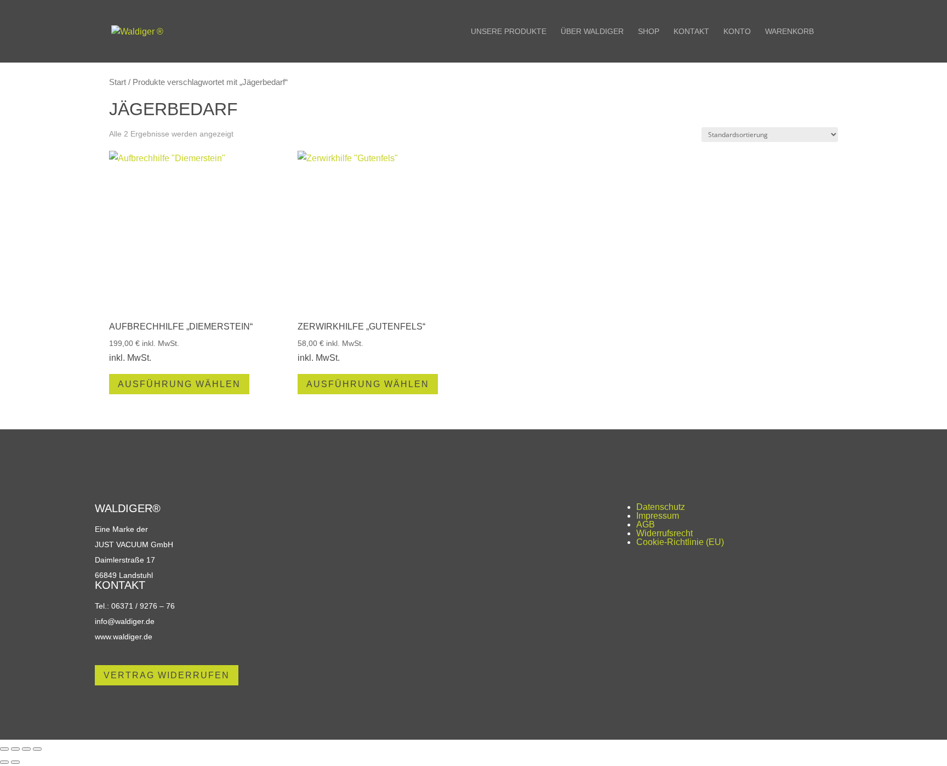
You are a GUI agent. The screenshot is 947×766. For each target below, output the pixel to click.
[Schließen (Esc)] (37, 749)
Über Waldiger (592, 31)
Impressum (657, 515)
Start (117, 82)
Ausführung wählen (179, 384)
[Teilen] (26, 749)
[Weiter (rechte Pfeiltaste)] (15, 762)
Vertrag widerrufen (167, 675)
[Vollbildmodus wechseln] (15, 749)
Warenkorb (789, 31)
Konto (737, 31)
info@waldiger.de (125, 621)
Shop (648, 31)
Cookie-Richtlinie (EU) (680, 542)
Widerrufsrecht (664, 533)
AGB (645, 524)
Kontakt (691, 31)
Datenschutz (660, 507)
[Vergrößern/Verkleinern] (4, 749)
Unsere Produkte (508, 31)
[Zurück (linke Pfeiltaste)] (4, 762)
